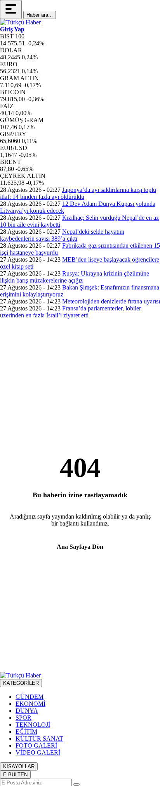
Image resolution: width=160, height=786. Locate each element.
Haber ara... (39, 15)
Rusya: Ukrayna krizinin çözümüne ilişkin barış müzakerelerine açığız (74, 277)
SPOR (23, 717)
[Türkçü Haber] (20, 22)
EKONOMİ (30, 703)
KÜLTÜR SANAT (39, 738)
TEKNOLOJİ (33, 724)
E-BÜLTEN (15, 774)
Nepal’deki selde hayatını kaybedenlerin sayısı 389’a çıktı (62, 235)
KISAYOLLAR (19, 766)
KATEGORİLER (21, 683)
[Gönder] (76, 784)
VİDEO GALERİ (38, 752)
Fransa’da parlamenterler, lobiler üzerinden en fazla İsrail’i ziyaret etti (70, 312)
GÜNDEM (29, 696)
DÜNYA (27, 710)
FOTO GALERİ (36, 745)
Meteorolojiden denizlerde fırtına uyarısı (111, 301)
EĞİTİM (26, 731)
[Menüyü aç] (11, 9)
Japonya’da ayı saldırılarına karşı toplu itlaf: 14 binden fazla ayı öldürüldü (78, 193)
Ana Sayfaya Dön (80, 546)
